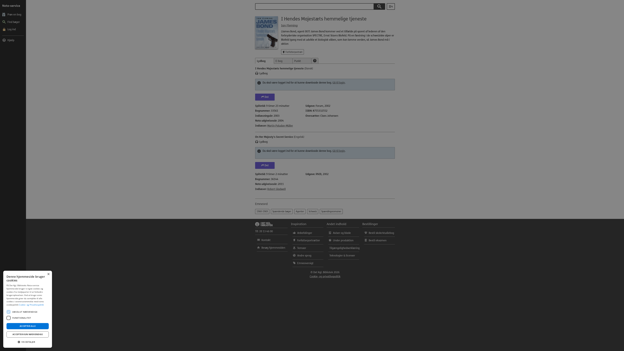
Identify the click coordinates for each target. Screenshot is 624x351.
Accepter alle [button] (28, 326)
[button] (27, 342)
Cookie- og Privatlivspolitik (31, 304)
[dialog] (27, 309)
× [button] (48, 274)
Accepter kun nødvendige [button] (28, 334)
